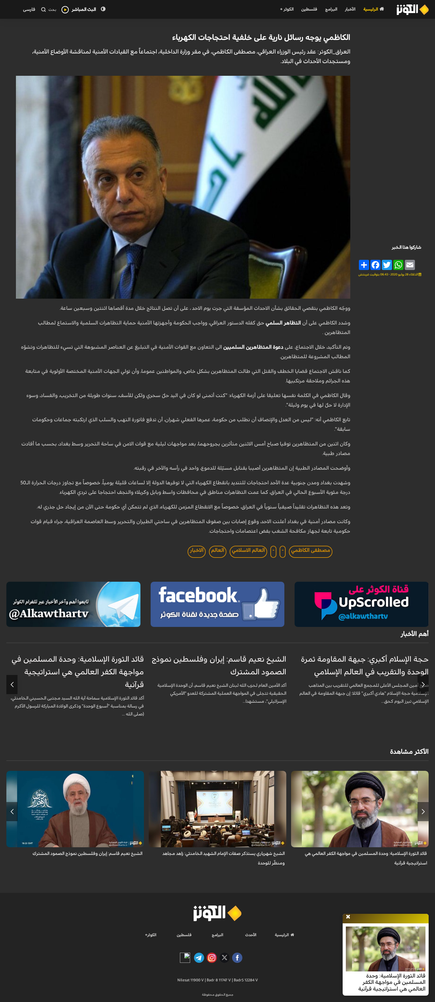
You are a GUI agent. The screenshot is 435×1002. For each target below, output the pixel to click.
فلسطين (309, 9)
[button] (423, 684)
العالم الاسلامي (248, 550)
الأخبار (350, 9)
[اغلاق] (348, 917)
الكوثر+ (150, 935)
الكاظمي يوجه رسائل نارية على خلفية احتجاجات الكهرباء (261, 37)
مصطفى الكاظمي (310, 550)
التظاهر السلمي (284, 322)
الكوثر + (286, 9)
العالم (217, 550)
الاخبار (196, 550)
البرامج (331, 9)
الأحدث (250, 935)
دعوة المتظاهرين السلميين (254, 347)
